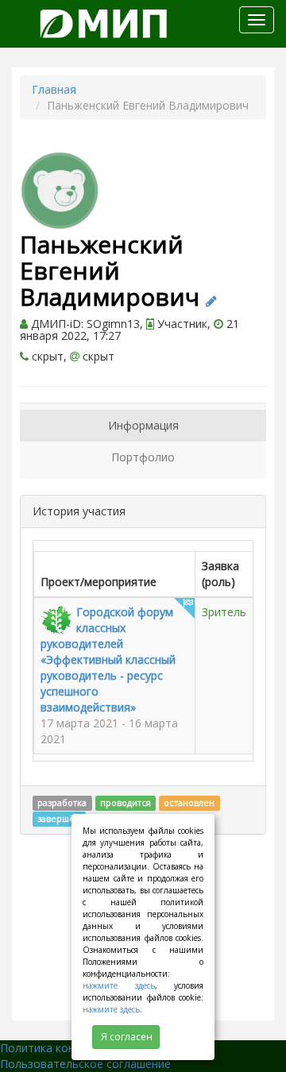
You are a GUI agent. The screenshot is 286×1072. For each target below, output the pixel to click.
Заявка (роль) (220, 573)
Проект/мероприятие (99, 581)
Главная (54, 89)
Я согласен (127, 1036)
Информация (143, 425)
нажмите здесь (119, 985)
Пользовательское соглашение (85, 1063)
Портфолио (143, 457)
